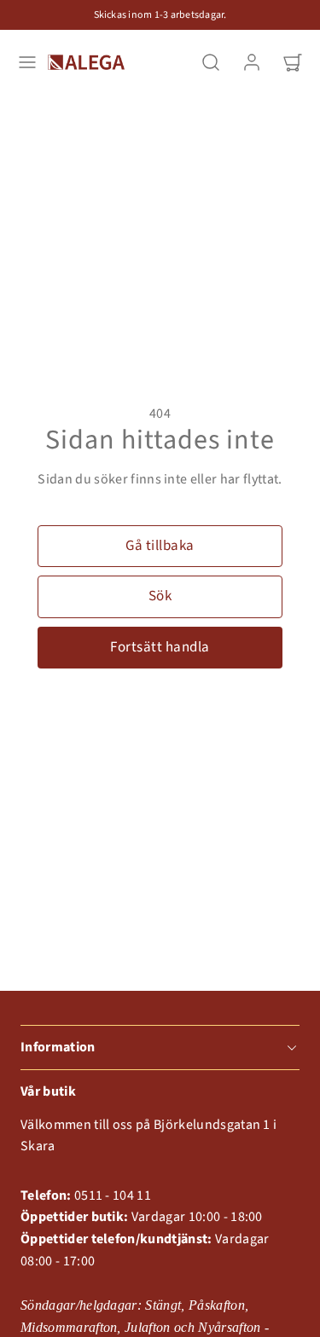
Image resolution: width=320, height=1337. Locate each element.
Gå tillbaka (160, 545)
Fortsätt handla (160, 647)
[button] (27, 62)
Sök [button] (160, 596)
